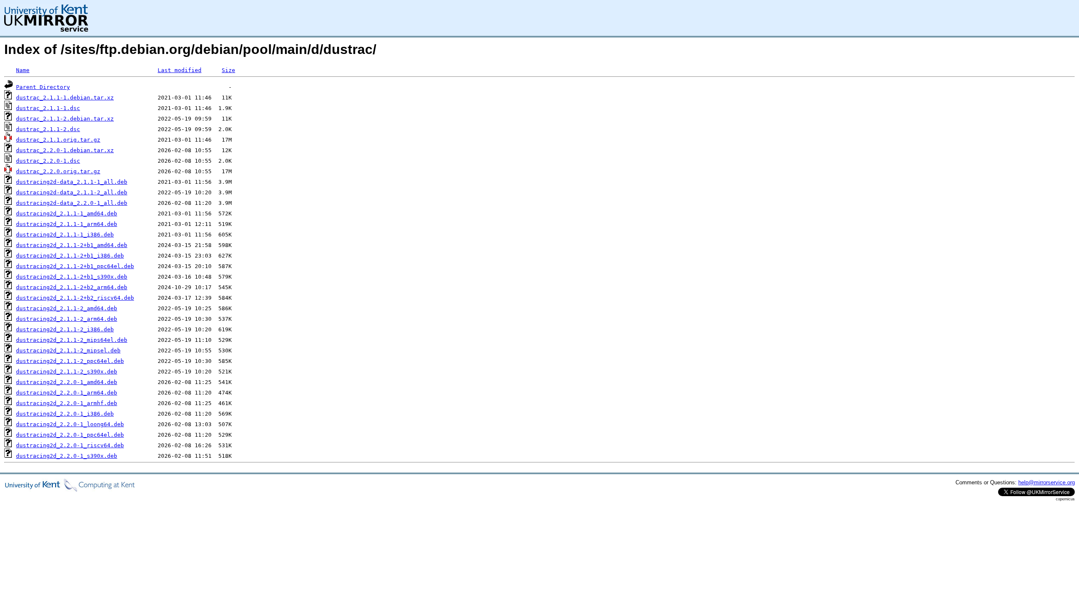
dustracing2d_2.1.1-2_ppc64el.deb (70, 361)
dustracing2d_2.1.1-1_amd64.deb (66, 213)
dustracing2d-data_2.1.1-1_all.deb (71, 182)
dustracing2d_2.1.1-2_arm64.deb (66, 319)
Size (228, 70)
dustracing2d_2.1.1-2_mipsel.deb (68, 350)
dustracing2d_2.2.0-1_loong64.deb (70, 424)
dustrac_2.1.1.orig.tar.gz (58, 140)
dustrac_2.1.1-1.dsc (48, 108)
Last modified (179, 70)
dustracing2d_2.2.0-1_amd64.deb (66, 382)
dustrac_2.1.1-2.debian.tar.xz (65, 118)
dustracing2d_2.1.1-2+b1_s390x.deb (71, 277)
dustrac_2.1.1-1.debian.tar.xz (65, 97)
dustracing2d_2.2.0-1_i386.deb (65, 414)
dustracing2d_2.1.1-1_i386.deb (65, 234)
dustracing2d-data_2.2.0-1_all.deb (71, 203)
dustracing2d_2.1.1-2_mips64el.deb (71, 340)
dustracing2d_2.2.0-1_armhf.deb (66, 403)
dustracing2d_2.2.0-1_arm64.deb (66, 392)
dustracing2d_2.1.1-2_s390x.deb (66, 371)
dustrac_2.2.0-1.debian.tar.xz (65, 150)
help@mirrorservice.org (1046, 482)
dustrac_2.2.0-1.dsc (48, 161)
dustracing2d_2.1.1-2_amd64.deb (66, 308)
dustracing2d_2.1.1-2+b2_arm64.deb (71, 287)
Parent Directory (43, 87)
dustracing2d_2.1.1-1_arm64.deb (66, 224)
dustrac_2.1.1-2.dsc (48, 129)
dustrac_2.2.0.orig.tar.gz (58, 171)
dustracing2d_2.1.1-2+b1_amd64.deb (71, 245)
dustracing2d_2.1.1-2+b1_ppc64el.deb (75, 266)
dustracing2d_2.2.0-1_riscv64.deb (70, 445)
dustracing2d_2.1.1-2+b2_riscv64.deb (75, 298)
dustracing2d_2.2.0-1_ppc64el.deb (70, 435)
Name (23, 70)
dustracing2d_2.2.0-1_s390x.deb (66, 456)
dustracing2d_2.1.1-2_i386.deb (65, 329)
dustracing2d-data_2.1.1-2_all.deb (71, 192)
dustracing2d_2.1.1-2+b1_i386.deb (70, 255)
